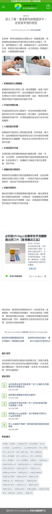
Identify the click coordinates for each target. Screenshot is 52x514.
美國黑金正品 (21, 485)
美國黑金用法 (7, 489)
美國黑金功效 (35, 468)
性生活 (42, 444)
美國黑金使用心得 (9, 464)
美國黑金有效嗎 (8, 485)
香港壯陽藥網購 (35, 30)
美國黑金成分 (20, 481)
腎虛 (4, 493)
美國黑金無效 (33, 485)
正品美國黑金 (16, 448)
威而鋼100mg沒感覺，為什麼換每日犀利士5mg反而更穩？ (27, 414)
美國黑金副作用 (22, 468)
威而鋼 (12, 444)
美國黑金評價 (44, 489)
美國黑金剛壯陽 (8, 468)
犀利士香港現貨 (36, 456)
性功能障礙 (33, 444)
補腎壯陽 (11, 493)
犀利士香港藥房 (8, 460)
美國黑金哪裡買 (36, 472)
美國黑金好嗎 (21, 477)
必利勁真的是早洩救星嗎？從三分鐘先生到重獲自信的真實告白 (28, 385)
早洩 (20, 42)
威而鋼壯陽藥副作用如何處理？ (22, 395)
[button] (3, 7)
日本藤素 (6, 448)
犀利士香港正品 (22, 456)
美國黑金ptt (43, 460)
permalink (43, 332)
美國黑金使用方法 (24, 464)
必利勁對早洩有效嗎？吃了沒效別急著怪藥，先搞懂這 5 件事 (28, 404)
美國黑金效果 (32, 481)
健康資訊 (26, 16)
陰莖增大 (20, 493)
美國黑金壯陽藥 (8, 477)
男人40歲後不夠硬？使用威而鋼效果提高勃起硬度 (28, 425)
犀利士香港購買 (22, 460)
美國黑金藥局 (32, 489)
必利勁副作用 (22, 444)
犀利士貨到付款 (8, 452)
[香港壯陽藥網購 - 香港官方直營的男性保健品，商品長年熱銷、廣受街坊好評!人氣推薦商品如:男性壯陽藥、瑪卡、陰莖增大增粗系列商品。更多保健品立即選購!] (26, 7)
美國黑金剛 (37, 464)
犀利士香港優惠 (8, 456)
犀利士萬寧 (43, 448)
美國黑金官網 (33, 477)
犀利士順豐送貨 (36, 452)
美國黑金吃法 (23, 472)
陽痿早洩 (29, 493)
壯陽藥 (5, 444)
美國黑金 (33, 460)
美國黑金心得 (7, 481)
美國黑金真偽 (20, 489)
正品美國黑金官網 (30, 448)
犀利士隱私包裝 (22, 452)
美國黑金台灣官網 (9, 472)
